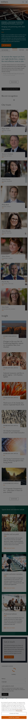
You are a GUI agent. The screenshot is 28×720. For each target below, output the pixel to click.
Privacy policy (19, 710)
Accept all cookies (14, 717)
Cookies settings (14, 713)
